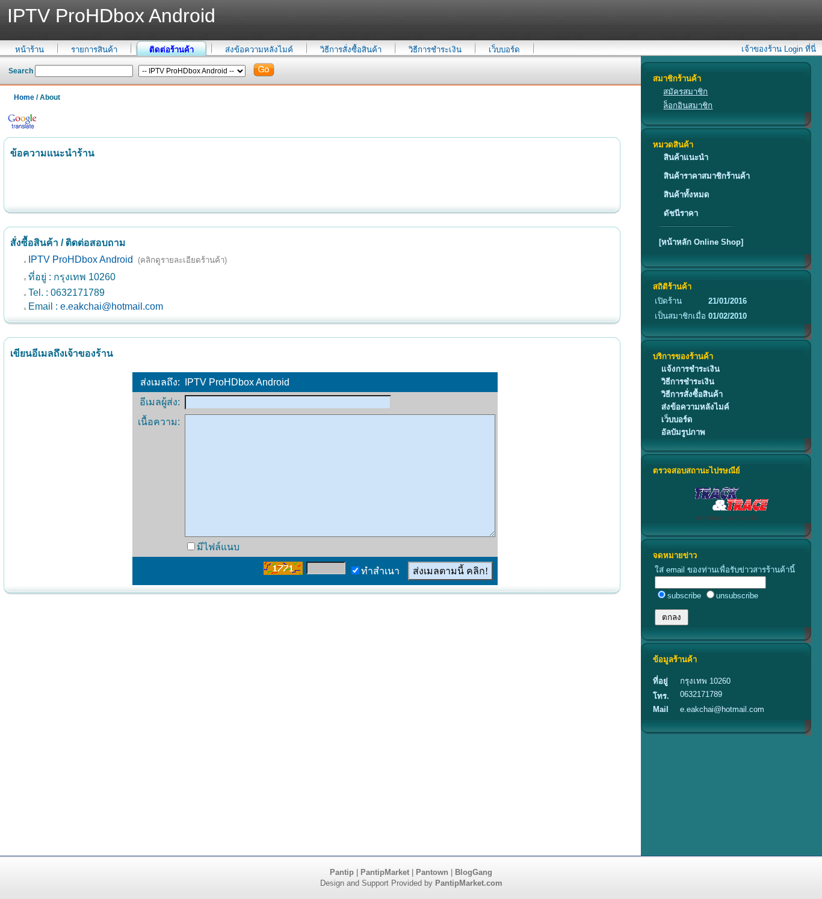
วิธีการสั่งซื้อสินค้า (351, 49)
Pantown (432, 872)
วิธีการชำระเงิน (435, 49)
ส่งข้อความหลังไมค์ (259, 49)
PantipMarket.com (468, 883)
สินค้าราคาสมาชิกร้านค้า (707, 175)
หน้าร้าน (29, 49)
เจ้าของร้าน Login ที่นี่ (778, 49)
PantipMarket (384, 872)
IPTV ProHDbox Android (80, 259)
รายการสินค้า (94, 49)
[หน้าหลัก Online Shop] (701, 242)
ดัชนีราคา (681, 213)
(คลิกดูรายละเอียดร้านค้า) (182, 260)
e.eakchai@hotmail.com (111, 306)
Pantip (342, 872)
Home (24, 97)
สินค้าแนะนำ (686, 157)
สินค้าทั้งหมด (686, 194)
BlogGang (473, 872)
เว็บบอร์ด (504, 49)
